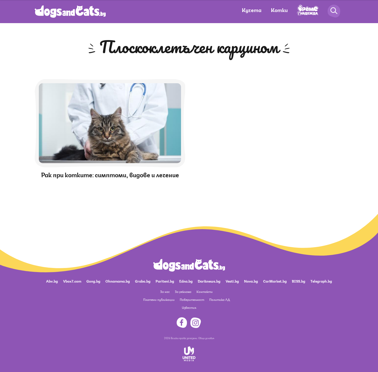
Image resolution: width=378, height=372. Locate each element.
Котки (279, 9)
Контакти (204, 291)
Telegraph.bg (321, 280)
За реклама (183, 291)
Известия (189, 307)
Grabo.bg (142, 280)
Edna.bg (186, 280)
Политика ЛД (219, 299)
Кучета (252, 9)
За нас (165, 291)
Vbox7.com (72, 280)
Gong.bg (93, 280)
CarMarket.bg (275, 280)
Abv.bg (52, 280)
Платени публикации (159, 299)
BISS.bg (298, 280)
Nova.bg (251, 280)
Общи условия (206, 338)
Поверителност (192, 299)
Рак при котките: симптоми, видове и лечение (110, 174)
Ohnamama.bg (117, 280)
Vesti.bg (232, 280)
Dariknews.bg (209, 280)
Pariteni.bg (165, 280)
